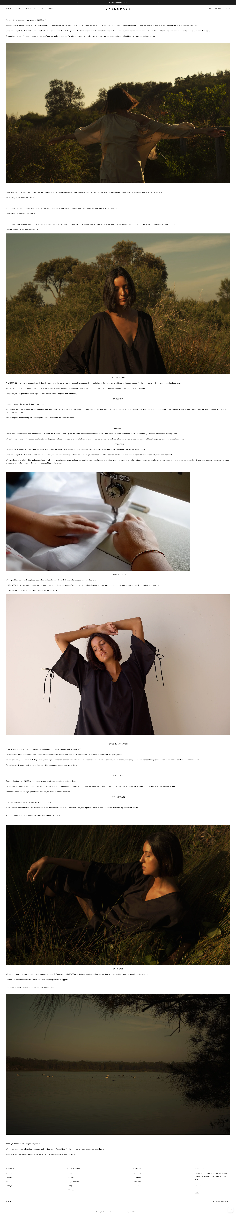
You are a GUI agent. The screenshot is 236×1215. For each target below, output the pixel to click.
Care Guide (71, 1190)
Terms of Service (116, 1212)
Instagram (137, 1173)
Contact (9, 1177)
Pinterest (137, 1182)
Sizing (69, 1186)
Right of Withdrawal (133, 1212)
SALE (41, 8)
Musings (9, 1186)
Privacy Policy (100, 1212)
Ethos (8, 1182)
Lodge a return (73, 1182)
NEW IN (8, 8)
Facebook (137, 1177)
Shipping (70, 1173)
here (51, 987)
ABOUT (51, 8)
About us (9, 1173)
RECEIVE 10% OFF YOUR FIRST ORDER (118, 2)
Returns (70, 1177)
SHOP (18, 8)
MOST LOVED (30, 8)
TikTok (136, 1186)
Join (197, 1193)
